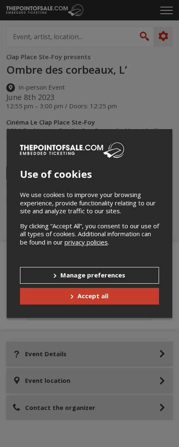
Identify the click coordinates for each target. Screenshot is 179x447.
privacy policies (86, 242)
